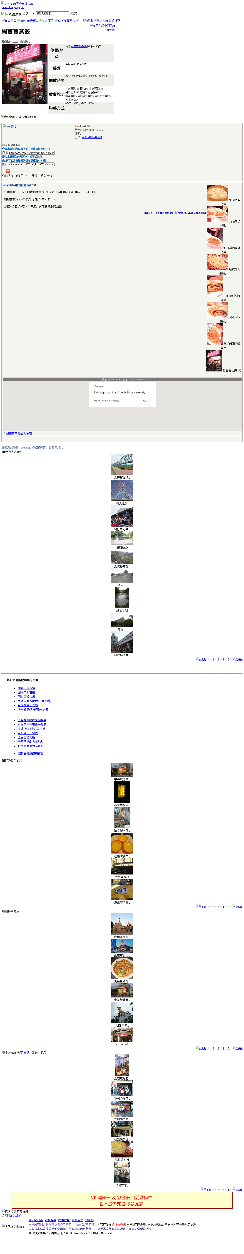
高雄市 (75, 46)
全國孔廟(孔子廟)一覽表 (33, 709)
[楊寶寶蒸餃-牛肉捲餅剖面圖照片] (215, 295)
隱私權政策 (36, 1220)
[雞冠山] (122, 625)
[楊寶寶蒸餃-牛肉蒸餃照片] (217, 200)
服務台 (70, 20)
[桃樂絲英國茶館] (122, 1136)
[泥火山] (122, 581)
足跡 (35, 1052)
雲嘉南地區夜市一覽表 (32, 724)
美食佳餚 (87, 137)
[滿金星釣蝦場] (122, 977)
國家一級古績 (26, 688)
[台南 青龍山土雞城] (122, 1022)
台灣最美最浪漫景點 (31, 746)
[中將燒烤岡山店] (122, 775)
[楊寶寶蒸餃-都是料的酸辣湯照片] (215, 248)
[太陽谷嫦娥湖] (122, 563)
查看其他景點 (164, 213)
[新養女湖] (122, 607)
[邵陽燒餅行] (122, 1156)
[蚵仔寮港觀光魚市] (122, 525)
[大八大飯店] (122, 873)
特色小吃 (97, 137)
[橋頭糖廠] (122, 544)
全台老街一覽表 (28, 733)
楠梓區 (83, 46)
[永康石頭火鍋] (122, 952)
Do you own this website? (107, 401)
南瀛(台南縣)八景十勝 (31, 728)
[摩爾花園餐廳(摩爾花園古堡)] (122, 933)
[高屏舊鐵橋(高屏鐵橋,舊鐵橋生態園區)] (122, 474)
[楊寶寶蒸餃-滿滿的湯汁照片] (217, 221)
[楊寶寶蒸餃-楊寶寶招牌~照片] (214, 370)
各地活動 (88, 20)
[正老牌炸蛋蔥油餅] (122, 1095)
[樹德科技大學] (122, 651)
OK (144, 400)
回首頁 (149, 213)
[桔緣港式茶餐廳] (122, 853)
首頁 (13, 20)
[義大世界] (122, 500)
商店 (51, 20)
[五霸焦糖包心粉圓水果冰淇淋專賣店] (122, 1074)
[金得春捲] (122, 1182)
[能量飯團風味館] (122, 801)
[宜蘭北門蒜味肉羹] (122, 1115)
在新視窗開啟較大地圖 (17, 433)
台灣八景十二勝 (28, 705)
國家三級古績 (26, 696)
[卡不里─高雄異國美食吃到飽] (122, 1040)
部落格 (89, 1220)
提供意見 (64, 1220)
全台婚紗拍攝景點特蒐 (32, 720)
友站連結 (15, 1215)
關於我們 (77, 1220)
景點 (26, 1052)
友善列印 (201, 213)
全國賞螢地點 (26, 737)
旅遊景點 (32, 20)
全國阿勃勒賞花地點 (31, 741)
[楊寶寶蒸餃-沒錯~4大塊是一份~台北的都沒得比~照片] (217, 317)
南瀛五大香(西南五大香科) (34, 701)
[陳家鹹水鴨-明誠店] (122, 827)
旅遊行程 (114, 20)
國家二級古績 (26, 692)
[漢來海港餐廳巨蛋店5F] (122, 899)
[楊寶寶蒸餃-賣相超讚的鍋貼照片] (215, 343)
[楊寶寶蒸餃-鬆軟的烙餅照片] (217, 269)
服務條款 (50, 1220)
